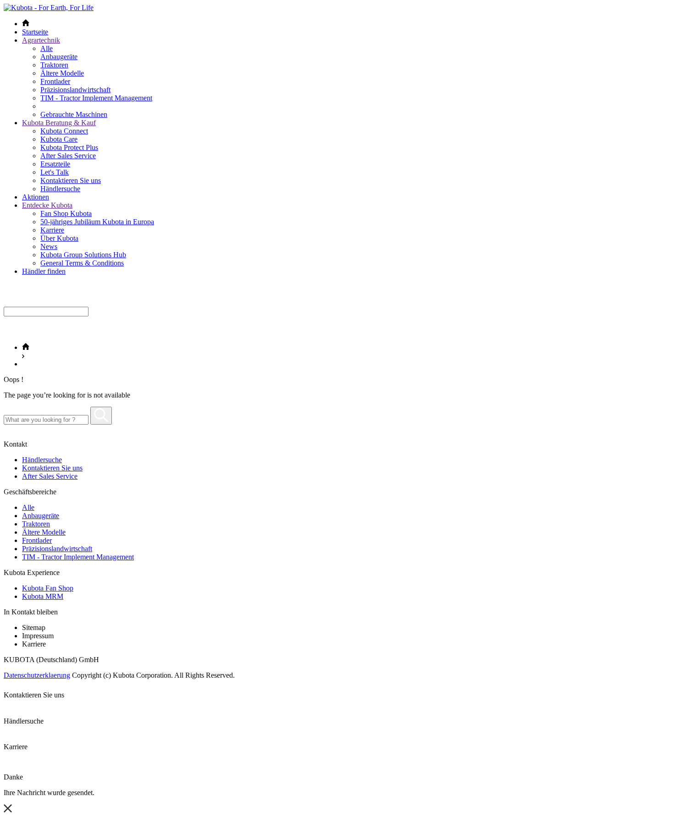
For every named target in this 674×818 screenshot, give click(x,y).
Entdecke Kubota (47, 205)
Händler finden (44, 271)
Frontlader (55, 81)
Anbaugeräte (58, 57)
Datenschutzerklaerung (37, 675)
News (48, 246)
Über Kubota (59, 238)
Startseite (35, 32)
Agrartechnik (41, 40)
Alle (46, 48)
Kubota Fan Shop (47, 588)
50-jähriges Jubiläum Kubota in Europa (97, 222)
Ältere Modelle (62, 73)
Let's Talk (54, 172)
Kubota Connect (64, 131)
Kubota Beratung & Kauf (59, 123)
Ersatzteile (55, 164)
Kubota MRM (42, 596)
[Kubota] (49, 7)
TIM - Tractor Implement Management (96, 98)
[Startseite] (25, 347)
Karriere (52, 230)
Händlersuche (60, 189)
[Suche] (101, 416)
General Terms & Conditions (82, 263)
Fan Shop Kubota (66, 213)
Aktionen (35, 197)
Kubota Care (58, 139)
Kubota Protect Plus (69, 147)
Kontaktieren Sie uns (70, 180)
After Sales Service (68, 156)
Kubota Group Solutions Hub (83, 255)
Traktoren (54, 65)
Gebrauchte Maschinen (73, 114)
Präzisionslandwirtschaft (75, 90)
